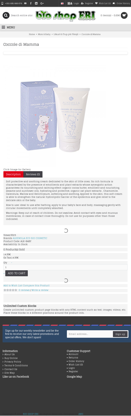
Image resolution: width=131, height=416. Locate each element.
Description (13, 174)
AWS (80, 414)
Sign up (120, 334)
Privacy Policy (12, 362)
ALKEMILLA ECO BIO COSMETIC (30, 238)
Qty (5, 263)
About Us (9, 354)
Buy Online (11, 358)
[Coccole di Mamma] (54, 166)
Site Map (9, 373)
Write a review (40, 290)
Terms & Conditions (16, 365)
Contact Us (10, 369)
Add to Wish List (12, 286)
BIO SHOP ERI (30, 414)
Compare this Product (36, 286)
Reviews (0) (33, 174)
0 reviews (24, 290)
